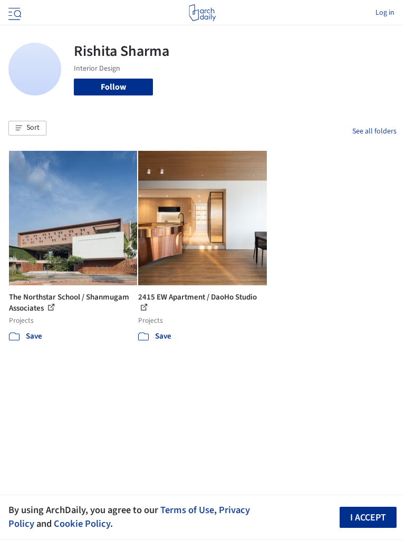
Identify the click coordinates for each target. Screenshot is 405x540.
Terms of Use (187, 510)
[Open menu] (13, 12)
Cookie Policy (82, 524)
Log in (384, 12)
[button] (27, 128)
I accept (368, 517)
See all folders (374, 131)
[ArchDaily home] (202, 12)
